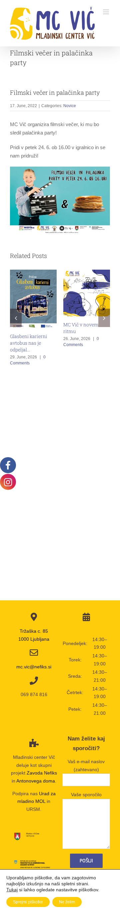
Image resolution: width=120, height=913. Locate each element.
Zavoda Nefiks (42, 773)
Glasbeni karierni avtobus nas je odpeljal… (28, 343)
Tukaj (12, 889)
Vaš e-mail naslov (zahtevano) (86, 765)
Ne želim (67, 902)
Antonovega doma (35, 781)
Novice (69, 105)
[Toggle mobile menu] (106, 11)
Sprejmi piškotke (28, 902)
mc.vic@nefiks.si (33, 666)
